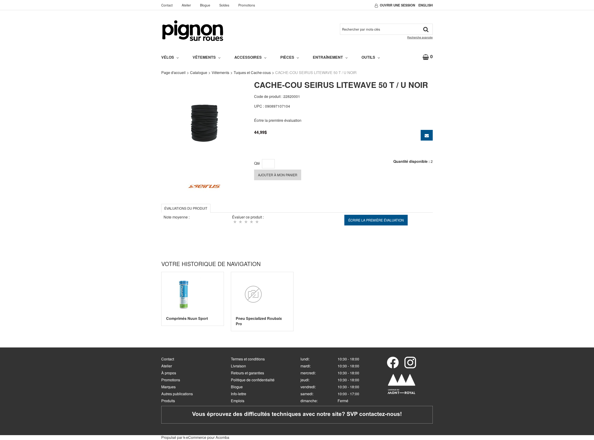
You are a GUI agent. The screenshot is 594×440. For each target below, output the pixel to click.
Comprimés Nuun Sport (187, 318)
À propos (168, 373)
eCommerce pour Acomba (207, 437)
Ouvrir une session (397, 5)
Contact (167, 5)
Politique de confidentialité (252, 379)
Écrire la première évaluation (277, 120)
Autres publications (177, 393)
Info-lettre (238, 393)
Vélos (167, 57)
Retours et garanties (247, 373)
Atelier (186, 5)
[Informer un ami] (427, 135)
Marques (168, 386)
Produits (168, 400)
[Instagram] (410, 362)
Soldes (224, 5)
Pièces (287, 57)
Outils (368, 57)
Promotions (246, 5)
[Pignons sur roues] (192, 30)
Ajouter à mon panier (277, 175)
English (425, 5)
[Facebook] (393, 362)
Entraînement (328, 57)
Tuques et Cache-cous (252, 72)
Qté (257, 163)
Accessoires (248, 57)
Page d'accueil (173, 72)
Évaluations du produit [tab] (185, 208)
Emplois (237, 400)
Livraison (238, 366)
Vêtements (204, 57)
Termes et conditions (248, 359)
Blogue (205, 5)
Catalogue (198, 72)
